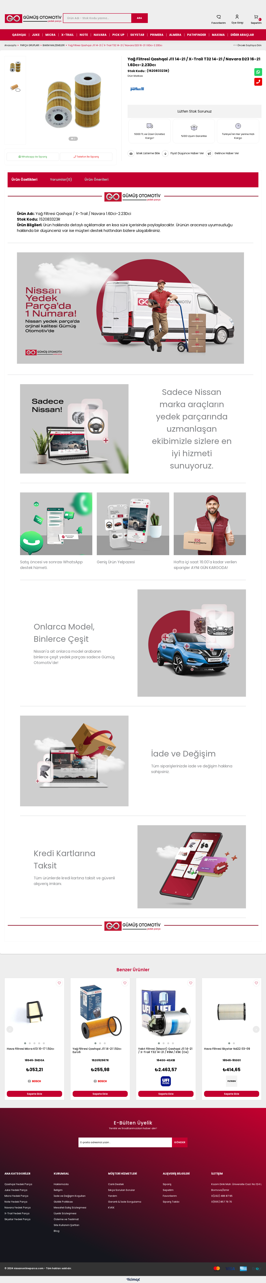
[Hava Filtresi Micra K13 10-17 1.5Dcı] (34, 1011)
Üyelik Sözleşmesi (65, 1213)
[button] (72, 138)
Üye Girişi (237, 23)
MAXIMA (218, 35)
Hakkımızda (61, 1184)
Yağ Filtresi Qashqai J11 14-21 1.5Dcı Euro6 (97, 1050)
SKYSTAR (137, 35)
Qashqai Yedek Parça (18, 1184)
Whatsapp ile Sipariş (34, 156)
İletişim (58, 1190)
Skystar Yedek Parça (17, 1219)
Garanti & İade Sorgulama (124, 1202)
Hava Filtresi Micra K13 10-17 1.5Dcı (30, 1049)
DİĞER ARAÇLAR (242, 35)
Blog (56, 1231)
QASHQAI (19, 35)
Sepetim (168, 1190)
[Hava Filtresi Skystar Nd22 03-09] (231, 1011)
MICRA (50, 35)
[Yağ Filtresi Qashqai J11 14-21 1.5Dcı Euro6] (100, 1011)
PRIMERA (156, 35)
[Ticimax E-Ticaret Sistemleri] (133, 1280)
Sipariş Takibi (171, 1202)
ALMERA (175, 35)
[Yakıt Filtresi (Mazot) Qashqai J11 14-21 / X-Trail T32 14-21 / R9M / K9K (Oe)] (166, 1011)
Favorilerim (218, 23)
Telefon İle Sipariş (87, 156)
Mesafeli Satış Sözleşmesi (70, 1207)
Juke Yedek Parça (15, 1190)
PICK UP (118, 35)
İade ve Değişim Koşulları (69, 1196)
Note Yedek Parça (15, 1202)
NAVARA (100, 35)
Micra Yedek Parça (16, 1196)
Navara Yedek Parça (17, 1207)
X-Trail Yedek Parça (16, 1213)
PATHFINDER (196, 35)
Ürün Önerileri (96, 179)
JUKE (36, 35)
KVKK (111, 1207)
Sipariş (167, 1184)
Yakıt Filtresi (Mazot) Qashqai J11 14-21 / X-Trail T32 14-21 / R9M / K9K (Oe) (165, 1050)
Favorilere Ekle (59, 983)
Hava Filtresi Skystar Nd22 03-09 (227, 1049)
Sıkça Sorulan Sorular (121, 1190)
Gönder (179, 1142)
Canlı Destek (116, 1184)
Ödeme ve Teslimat (66, 1219)
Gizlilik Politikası (63, 1202)
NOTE (84, 35)
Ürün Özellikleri (24, 179)
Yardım (112, 1196)
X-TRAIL (67, 35)
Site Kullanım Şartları (66, 1225)
